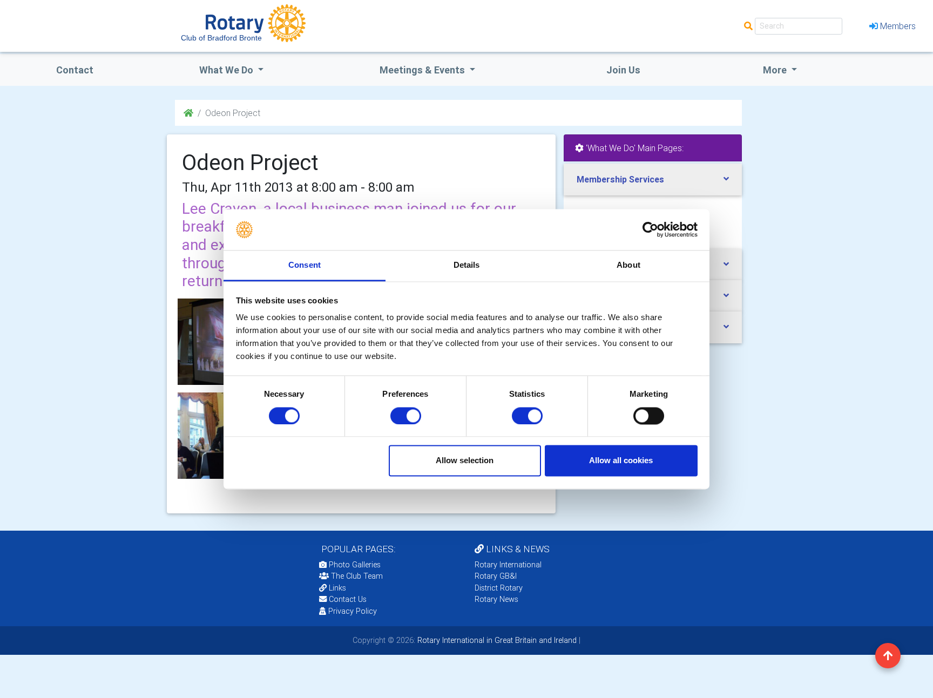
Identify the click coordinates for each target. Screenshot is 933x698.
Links (337, 588)
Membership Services (620, 179)
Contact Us (347, 599)
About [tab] (628, 265)
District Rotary (499, 588)
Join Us (623, 70)
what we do (227, 70)
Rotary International (508, 565)
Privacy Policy (352, 611)
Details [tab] (467, 265)
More (776, 70)
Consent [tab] (304, 265)
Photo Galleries (354, 565)
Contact (74, 70)
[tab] (653, 179)
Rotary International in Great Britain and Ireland (496, 640)
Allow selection (464, 460)
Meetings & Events (423, 70)
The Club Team (357, 576)
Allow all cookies (621, 460)
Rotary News (496, 599)
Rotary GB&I (496, 576)
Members (898, 26)
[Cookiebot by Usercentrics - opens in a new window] (650, 229)
